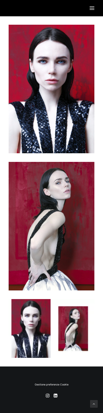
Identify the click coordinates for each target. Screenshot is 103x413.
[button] (92, 8)
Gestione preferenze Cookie (52, 384)
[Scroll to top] (94, 403)
